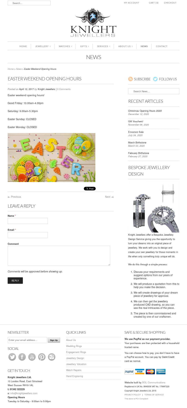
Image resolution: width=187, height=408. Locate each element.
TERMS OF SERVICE (154, 394)
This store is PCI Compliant (136, 398)
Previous (16, 196)
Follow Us (168, 79)
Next (107, 196)
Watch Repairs (73, 370)
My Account (131, 2)
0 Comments (64, 89)
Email (12, 229)
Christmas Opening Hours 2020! (145, 110)
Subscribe (142, 79)
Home (23, 46)
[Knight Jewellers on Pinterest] (42, 360)
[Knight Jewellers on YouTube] (32, 360)
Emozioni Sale (136, 132)
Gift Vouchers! (135, 121)
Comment (13, 243)
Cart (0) (154, 2)
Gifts (84, 46)
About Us (125, 46)
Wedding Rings (74, 346)
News (144, 46)
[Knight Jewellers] (93, 23)
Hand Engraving (74, 376)
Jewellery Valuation (76, 364)
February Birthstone (138, 153)
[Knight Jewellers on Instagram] (51, 360)
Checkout (170, 2)
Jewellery (43, 46)
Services (103, 46)
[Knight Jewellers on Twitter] (13, 360)
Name (12, 215)
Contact (161, 46)
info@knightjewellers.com (23, 393)
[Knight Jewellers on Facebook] (22, 360)
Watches (65, 46)
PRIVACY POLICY (133, 394)
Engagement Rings (76, 352)
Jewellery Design (75, 358)
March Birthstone (137, 142)
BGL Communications (153, 382)
